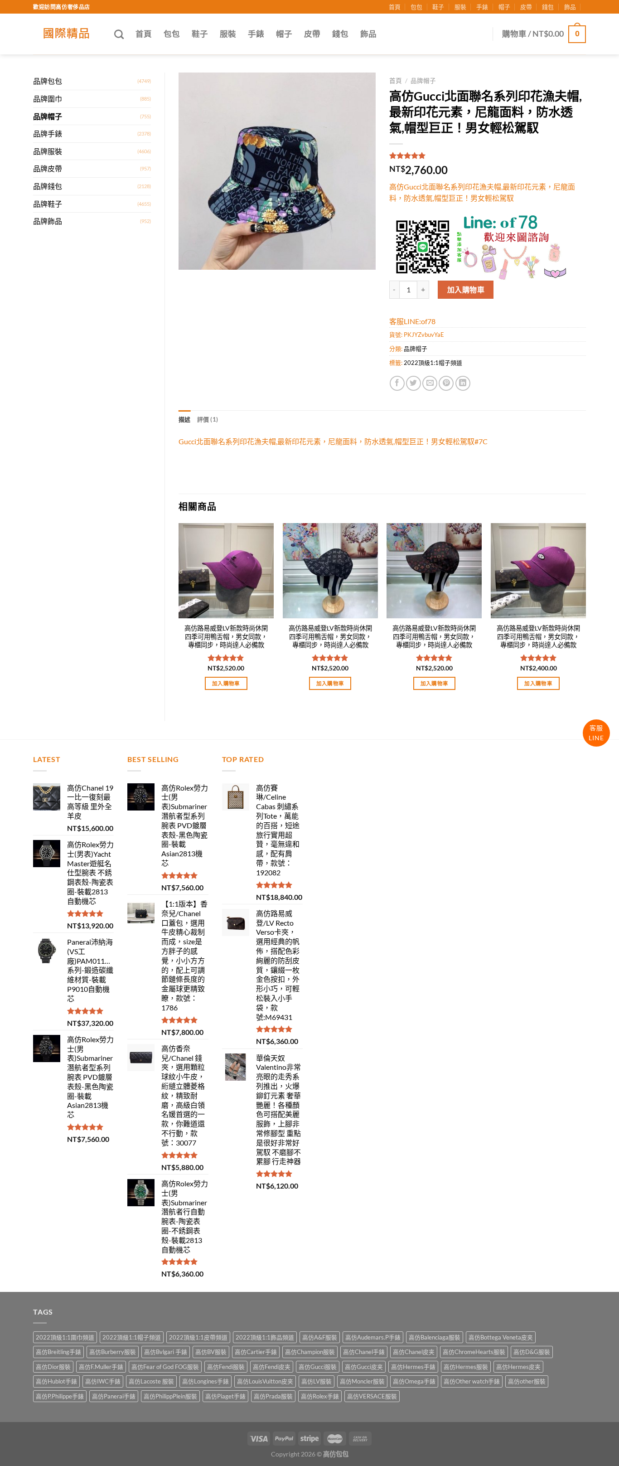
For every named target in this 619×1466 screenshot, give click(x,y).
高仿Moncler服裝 (362, 1381)
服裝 (460, 6)
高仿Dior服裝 (53, 1366)
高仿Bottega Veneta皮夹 (501, 1337)
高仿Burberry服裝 (112, 1351)
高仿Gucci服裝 (318, 1366)
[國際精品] (67, 34)
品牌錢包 (47, 186)
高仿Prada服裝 (273, 1396)
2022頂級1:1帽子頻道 (433, 362)
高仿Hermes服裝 (466, 1366)
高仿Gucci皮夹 (364, 1366)
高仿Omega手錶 (414, 1381)
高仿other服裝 (527, 1381)
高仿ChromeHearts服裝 (474, 1351)
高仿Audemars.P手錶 (373, 1337)
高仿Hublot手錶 (56, 1381)
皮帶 (526, 6)
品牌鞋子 (47, 203)
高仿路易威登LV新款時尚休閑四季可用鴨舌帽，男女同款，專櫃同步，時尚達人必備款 (226, 636)
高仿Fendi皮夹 (271, 1366)
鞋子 (438, 6)
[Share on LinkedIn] (462, 383)
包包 (416, 6)
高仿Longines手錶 (205, 1381)
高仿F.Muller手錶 (101, 1366)
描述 (185, 419)
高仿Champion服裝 (310, 1351)
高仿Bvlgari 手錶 (165, 1351)
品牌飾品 (47, 221)
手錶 (482, 6)
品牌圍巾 (47, 98)
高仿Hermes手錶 (413, 1366)
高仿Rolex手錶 (320, 1396)
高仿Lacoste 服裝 (151, 1381)
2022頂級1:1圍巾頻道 (65, 1337)
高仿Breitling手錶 (58, 1351)
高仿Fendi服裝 (226, 1366)
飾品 (570, 6)
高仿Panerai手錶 (113, 1396)
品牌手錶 (47, 133)
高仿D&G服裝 (531, 1351)
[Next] (585, 614)
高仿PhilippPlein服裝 (170, 1396)
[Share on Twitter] (413, 383)
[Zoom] (190, 258)
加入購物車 (465, 289)
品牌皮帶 (47, 168)
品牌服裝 (47, 151)
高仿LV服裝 (316, 1381)
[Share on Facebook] (397, 383)
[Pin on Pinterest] (446, 383)
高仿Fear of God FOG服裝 (165, 1366)
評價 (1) (207, 419)
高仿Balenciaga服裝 (434, 1337)
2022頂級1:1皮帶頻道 (198, 1337)
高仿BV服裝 (211, 1351)
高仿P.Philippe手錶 (60, 1396)
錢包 (548, 6)
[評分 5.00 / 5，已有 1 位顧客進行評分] (487, 155)
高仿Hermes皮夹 (518, 1366)
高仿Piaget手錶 (225, 1396)
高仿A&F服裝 (319, 1337)
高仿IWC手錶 (103, 1381)
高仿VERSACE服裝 (372, 1396)
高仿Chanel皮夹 (414, 1351)
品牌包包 (47, 81)
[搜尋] (119, 34)
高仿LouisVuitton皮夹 (265, 1381)
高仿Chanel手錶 (364, 1351)
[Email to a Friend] (429, 383)
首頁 (395, 6)
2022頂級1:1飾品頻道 (265, 1337)
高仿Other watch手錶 (472, 1381)
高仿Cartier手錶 (256, 1351)
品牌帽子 (47, 116)
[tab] (185, 419)
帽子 (504, 6)
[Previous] (179, 614)
